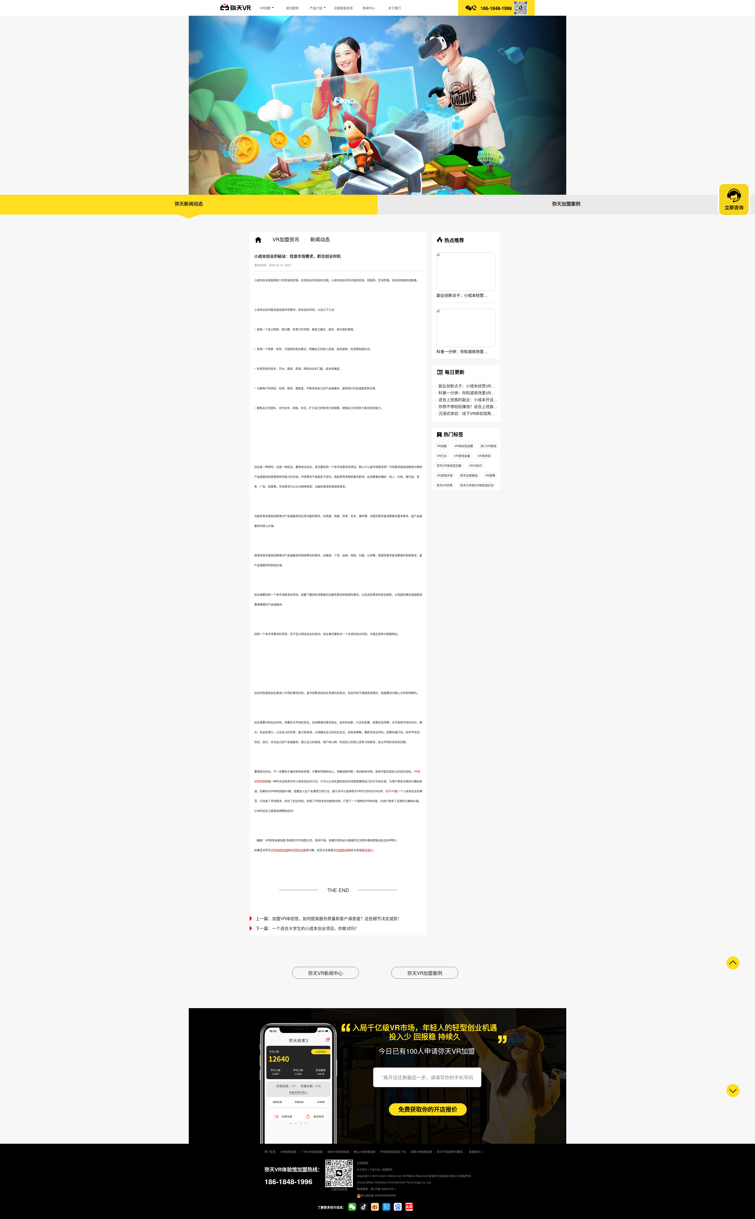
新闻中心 (369, 8)
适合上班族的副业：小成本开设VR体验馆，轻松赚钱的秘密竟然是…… (467, 399)
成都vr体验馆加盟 (421, 1152)
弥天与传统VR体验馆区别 (477, 485)
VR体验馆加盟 (463, 446)
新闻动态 (320, 239)
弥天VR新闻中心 (325, 972)
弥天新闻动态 (189, 204)
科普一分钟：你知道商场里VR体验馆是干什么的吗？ (462, 351)
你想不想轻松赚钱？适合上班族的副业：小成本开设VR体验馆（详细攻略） (467, 406)
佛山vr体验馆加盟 (364, 1152)
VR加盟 (265, 8)
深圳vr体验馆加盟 (338, 1152)
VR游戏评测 (445, 475)
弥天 (235, 9)
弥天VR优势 (445, 485)
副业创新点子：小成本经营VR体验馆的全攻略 (462, 295)
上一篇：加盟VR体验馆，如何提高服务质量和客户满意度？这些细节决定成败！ (329, 918)
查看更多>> (476, 1152)
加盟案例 (387, 1169)
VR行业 (442, 456)
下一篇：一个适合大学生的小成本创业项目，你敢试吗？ (307, 928)
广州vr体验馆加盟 (312, 1152)
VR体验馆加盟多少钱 (393, 1152)
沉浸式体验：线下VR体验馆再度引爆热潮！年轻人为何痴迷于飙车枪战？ (467, 413)
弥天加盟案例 (566, 204)
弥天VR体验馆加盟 (449, 465)
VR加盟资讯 (286, 239)
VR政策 (490, 475)
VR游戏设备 (462, 456)
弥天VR (390, 791)
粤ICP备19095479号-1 (383, 1189)
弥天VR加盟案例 (424, 972)
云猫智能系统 (343, 8)
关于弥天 (362, 1169)
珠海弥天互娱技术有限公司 (443, 1176)
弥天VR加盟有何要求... (451, 1152)
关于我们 (394, 8)
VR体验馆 (484, 456)
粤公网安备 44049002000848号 (378, 1195)
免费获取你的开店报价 (427, 1109)
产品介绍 (316, 8)
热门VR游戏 (488, 446)
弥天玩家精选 (469, 475)
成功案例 (292, 8)
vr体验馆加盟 (288, 1152)
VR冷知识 (475, 465)
